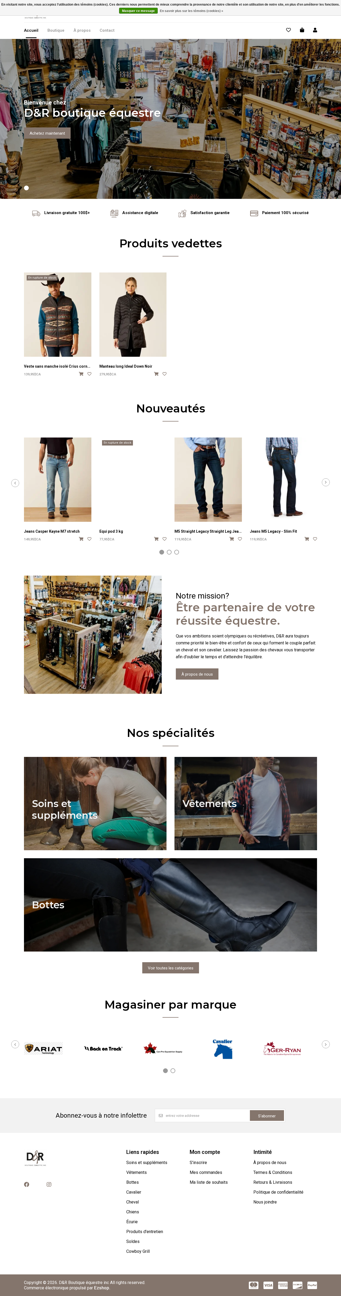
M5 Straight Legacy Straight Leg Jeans (208, 531)
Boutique (55, 30)
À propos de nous (197, 674)
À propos (82, 30)
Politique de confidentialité (278, 1192)
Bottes (132, 1182)
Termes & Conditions (272, 1172)
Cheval (132, 1202)
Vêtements (136, 1172)
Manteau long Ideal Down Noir (125, 366)
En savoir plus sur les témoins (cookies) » (191, 11)
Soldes (133, 1241)
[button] (26, 188)
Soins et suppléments (146, 1162)
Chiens (132, 1211)
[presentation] (15, 483)
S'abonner (267, 1116)
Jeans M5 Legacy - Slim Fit (273, 531)
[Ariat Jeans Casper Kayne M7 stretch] (57, 480)
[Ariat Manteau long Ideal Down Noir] (133, 314)
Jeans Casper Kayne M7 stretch (52, 531)
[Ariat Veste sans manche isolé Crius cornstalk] (57, 314)
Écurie (132, 1221)
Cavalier (133, 1192)
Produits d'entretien (144, 1231)
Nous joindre (265, 1202)
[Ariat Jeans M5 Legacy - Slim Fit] (283, 480)
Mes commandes (206, 1172)
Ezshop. (102, 1287)
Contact (107, 30)
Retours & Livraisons (272, 1182)
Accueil (31, 30)
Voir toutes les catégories (170, 968)
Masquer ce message (138, 11)
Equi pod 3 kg (111, 531)
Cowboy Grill (138, 1251)
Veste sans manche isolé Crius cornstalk (60, 366)
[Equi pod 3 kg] (133, 480)
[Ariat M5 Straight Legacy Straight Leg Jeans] (208, 480)
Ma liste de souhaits (209, 1182)
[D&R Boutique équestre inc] (35, 18)
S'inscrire (198, 1162)
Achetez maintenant (47, 133)
